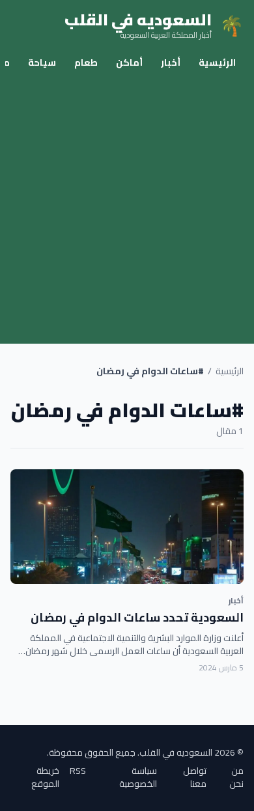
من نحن (236, 777)
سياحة (42, 62)
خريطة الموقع (45, 777)
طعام (86, 62)
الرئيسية (217, 62)
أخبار (170, 62)
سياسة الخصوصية (138, 777)
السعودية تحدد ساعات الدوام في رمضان (137, 617)
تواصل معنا (194, 777)
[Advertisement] (127, 210)
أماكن (129, 62)
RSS (78, 771)
